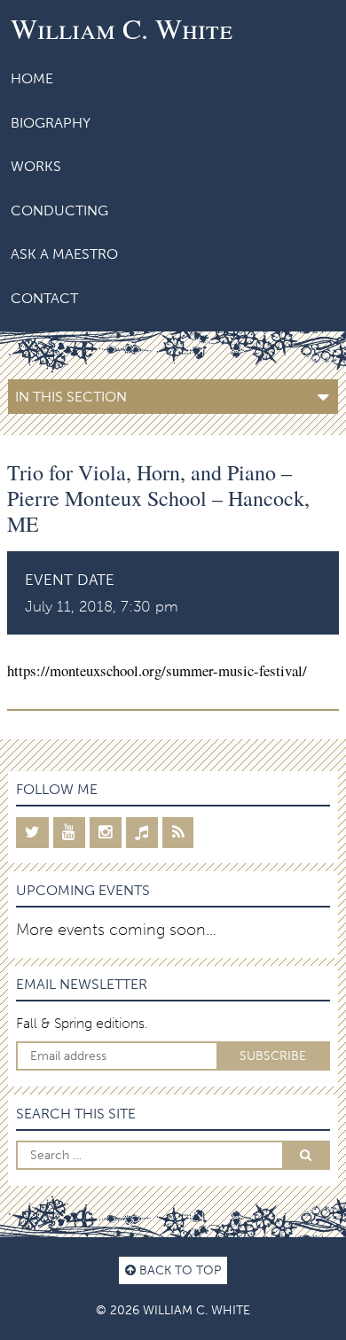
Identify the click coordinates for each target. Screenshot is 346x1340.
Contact (44, 298)
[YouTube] (69, 832)
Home (32, 78)
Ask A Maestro (64, 253)
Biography (50, 122)
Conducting (59, 210)
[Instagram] (106, 832)
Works (36, 166)
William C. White (121, 28)
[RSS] (177, 832)
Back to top (178, 1270)
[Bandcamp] (142, 832)
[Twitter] (32, 832)
